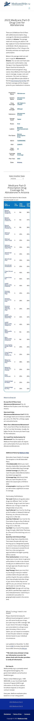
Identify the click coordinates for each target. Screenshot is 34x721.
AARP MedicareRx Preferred (8, 285)
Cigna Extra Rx (8, 278)
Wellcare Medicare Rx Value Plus (8, 247)
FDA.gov (24, 648)
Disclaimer (7, 714)
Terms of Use (17, 714)
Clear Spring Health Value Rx (8, 346)
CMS (12, 646)
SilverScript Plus (8, 259)
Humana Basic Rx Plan (7, 293)
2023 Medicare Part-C (16, 702)
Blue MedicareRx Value (8, 331)
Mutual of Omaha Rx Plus (8, 361)
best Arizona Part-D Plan (18, 81)
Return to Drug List (10, 397)
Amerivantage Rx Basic (9, 381)
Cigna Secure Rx (9, 272)
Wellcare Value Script (8, 239)
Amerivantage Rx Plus (9, 388)
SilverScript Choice (8, 253)
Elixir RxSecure (8, 375)
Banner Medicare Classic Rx (8, 219)
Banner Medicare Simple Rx (8, 212)
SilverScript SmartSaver (8, 265)
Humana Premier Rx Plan (8, 300)
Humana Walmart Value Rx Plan (7, 308)
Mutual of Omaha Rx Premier (8, 369)
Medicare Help (24, 453)
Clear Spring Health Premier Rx (8, 354)
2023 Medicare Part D (16, 706)
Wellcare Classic (7, 233)
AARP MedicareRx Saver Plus (8, 316)
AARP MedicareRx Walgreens (8, 324)
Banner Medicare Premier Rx (8, 227)
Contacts (27, 714)
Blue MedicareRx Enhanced (8, 339)
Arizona (19, 162)
